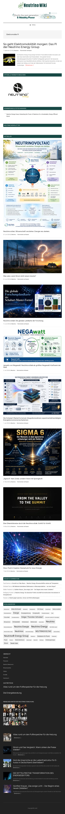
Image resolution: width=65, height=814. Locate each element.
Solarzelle (35, 640)
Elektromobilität (57, 609)
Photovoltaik (54, 636)
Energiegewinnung (26, 613)
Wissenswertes (7, 668)
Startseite (5, 657)
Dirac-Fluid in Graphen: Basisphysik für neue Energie (22, 568)
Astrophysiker (32, 609)
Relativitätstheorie (19, 640)
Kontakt (5, 674)
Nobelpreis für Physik (43, 636)
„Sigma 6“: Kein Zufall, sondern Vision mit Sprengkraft (22, 479)
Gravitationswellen (15, 617)
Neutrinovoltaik (56, 631)
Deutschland (48, 609)
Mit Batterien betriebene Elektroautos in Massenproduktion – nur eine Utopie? (34, 586)
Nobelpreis (33, 636)
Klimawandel (16, 622)
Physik (5, 640)
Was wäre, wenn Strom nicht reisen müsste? (19, 276)
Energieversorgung (45, 613)
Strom (6, 643)
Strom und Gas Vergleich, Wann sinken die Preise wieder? (34, 748)
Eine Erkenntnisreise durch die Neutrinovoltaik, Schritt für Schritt (27, 523)
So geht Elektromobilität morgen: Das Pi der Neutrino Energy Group (30, 45)
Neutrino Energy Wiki (32, 5)
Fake (52, 613)
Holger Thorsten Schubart (32, 617)
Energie (16, 613)
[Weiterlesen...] (30, 65)
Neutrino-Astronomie (8, 627)
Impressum (6, 678)
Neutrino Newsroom (8, 664)
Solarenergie (29, 640)
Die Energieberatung (12, 693)
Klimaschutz (7, 622)
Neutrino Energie (21, 626)
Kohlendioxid (25, 622)
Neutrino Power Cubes (8, 631)
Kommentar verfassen (26, 50)
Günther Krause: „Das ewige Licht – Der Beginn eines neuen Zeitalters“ (34, 589)
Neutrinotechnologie (29, 631)
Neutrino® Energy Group (16, 636)
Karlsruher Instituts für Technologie (52, 617)
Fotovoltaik (7, 617)
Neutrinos (19, 631)
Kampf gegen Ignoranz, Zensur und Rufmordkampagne (24, 598)
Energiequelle (36, 613)
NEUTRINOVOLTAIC (43, 631)
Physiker (11, 640)
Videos (5, 671)
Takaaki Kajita (14, 643)
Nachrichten (41, 622)
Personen (5, 661)
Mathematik (34, 622)
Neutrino (50, 621)
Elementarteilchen (7, 613)
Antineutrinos (6, 609)
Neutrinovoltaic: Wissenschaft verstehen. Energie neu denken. (26, 231)
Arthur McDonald (16, 609)
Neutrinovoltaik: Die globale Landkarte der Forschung (23, 321)
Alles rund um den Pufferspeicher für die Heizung (25, 687)
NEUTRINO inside (53, 627)
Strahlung (41, 640)
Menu (34, 25)
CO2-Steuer (40, 609)
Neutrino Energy (39, 626)
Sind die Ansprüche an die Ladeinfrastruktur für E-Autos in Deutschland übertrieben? (35, 761)
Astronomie (25, 609)
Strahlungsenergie (50, 640)
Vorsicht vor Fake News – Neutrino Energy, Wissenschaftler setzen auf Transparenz (35, 583)
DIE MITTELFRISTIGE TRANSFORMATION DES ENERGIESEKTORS (33, 774)
